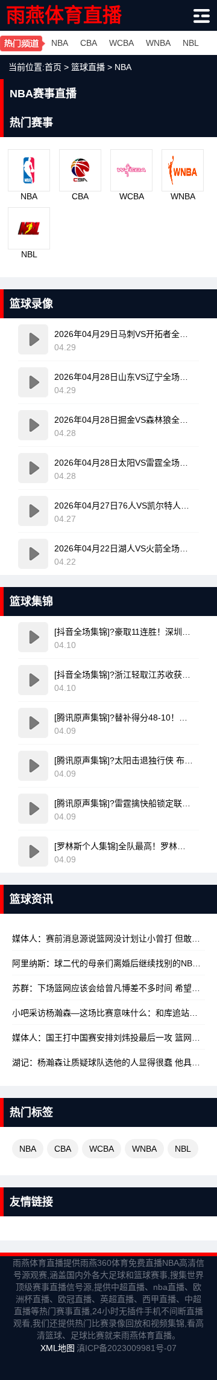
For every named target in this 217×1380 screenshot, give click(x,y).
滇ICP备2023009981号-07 (127, 1348)
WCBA (121, 43)
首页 (53, 67)
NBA (59, 43)
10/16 (108, 1062)
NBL (191, 43)
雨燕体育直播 (64, 15)
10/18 (108, 938)
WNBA (158, 43)
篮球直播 (88, 67)
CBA (88, 43)
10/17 (108, 988)
